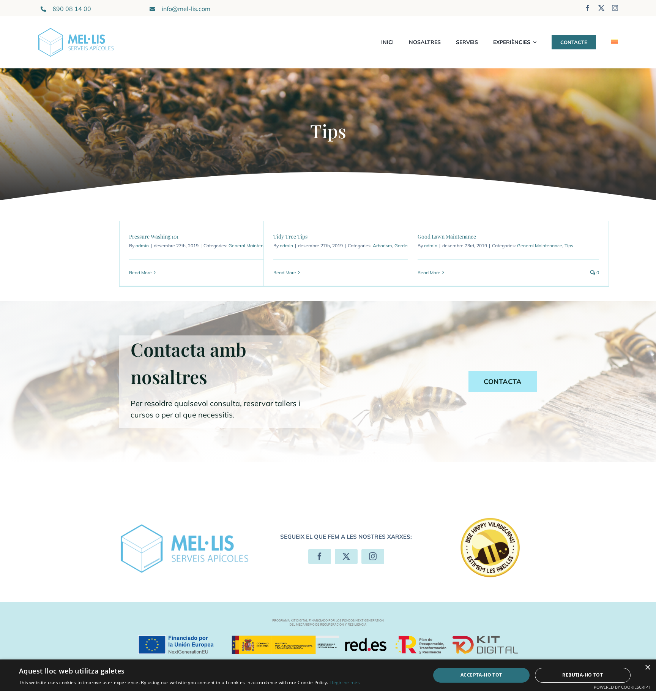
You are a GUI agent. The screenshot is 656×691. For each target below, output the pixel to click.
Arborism (382, 245)
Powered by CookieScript (622, 687)
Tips (569, 245)
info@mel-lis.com (186, 9)
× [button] (647, 667)
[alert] (328, 675)
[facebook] (588, 8)
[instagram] (615, 8)
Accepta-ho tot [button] (481, 675)
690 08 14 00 (71, 9)
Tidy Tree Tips (290, 236)
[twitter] (601, 8)
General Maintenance (251, 245)
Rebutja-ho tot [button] (582, 675)
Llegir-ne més (345, 682)
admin (142, 245)
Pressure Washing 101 (153, 236)
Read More (140, 272)
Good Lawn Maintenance (447, 236)
